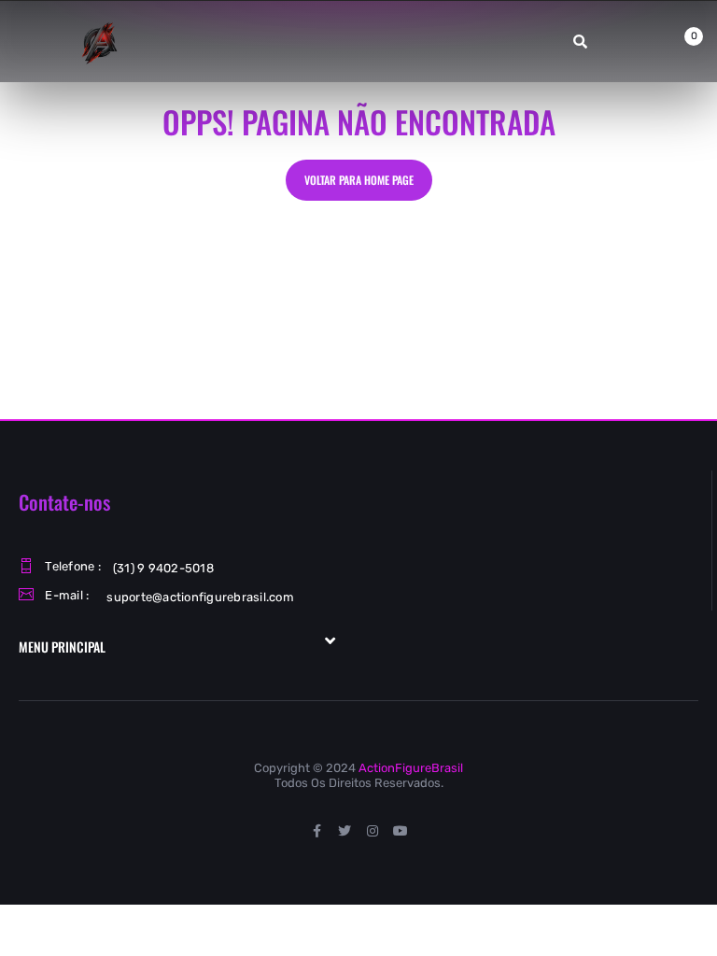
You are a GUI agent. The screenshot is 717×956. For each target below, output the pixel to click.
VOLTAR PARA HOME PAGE (359, 180)
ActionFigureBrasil (410, 768)
